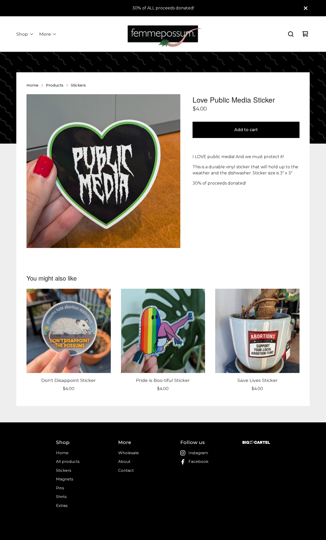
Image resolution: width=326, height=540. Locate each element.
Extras (61, 505)
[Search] (290, 34)
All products (67, 461)
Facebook (198, 461)
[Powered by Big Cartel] (256, 442)
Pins (60, 488)
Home (32, 85)
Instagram (198, 452)
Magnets (64, 479)
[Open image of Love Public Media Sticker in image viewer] (103, 171)
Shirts (61, 496)
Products (54, 85)
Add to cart (246, 129)
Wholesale (128, 452)
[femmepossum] (163, 34)
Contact (126, 470)
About (124, 461)
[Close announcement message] (306, 8)
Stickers (78, 85)
